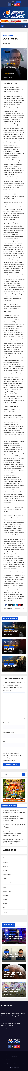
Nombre (6, 723)
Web (4, 741)
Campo (5, 858)
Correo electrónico (9, 732)
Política (10, 35)
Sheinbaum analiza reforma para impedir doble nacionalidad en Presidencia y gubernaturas (13, 841)
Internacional (7, 883)
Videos (5, 912)
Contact (5, 862)
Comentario (7, 691)
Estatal (5, 879)
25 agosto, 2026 (10, 941)
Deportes (5, 866)
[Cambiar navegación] (13, 26)
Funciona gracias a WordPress (9, 1054)
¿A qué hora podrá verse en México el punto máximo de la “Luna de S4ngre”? (14, 825)
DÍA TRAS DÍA (10, 666)
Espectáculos (7, 874)
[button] (22, 26)
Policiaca (5, 903)
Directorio (6, 870)
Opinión (5, 35)
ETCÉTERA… (19, 609)
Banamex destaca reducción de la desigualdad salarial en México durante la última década (13, 833)
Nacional (5, 895)
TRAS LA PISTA (10, 632)
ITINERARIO (8, 609)
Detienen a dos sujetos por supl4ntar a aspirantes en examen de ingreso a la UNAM (13, 818)
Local (4, 887)
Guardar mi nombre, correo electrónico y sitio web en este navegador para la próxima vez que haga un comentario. (13, 756)
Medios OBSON (7, 891)
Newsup (23, 1054)
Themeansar (14, 1056)
